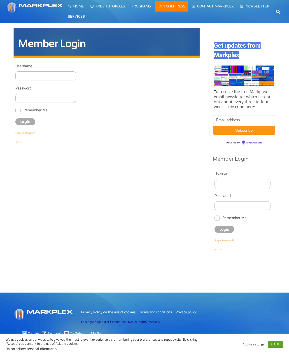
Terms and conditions (155, 312)
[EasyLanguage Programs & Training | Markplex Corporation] (34, 11)
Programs (141, 6)
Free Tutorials (110, 6)
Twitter (33, 333)
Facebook (54, 333)
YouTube (76, 333)
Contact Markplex (215, 6)
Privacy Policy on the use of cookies (108, 312)
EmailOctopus (254, 143)
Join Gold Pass (171, 6)
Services (76, 16)
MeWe (95, 333)
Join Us (18, 142)
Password (23, 88)
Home (78, 6)
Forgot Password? (25, 133)
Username (23, 66)
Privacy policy (186, 312)
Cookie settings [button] (254, 344)
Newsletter (257, 6)
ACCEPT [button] (276, 344)
